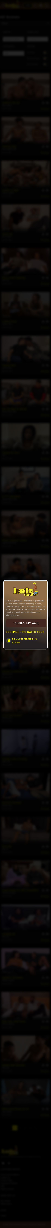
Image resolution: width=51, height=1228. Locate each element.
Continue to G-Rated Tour (25, 632)
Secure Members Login (24, 640)
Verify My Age (26, 623)
